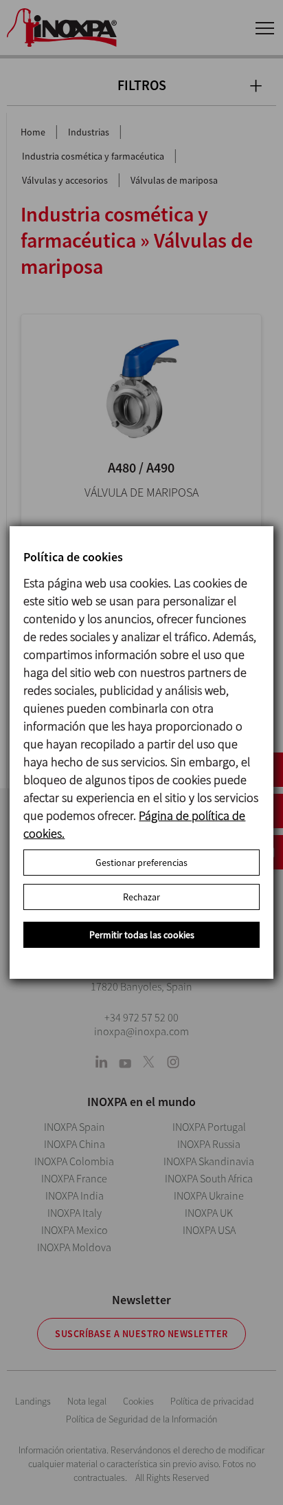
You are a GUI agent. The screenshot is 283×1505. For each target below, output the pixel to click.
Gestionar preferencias (141, 862)
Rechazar (141, 897)
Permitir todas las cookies (141, 935)
